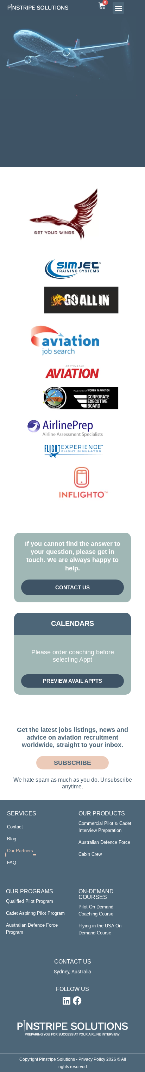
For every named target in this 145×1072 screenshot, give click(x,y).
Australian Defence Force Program (32, 928)
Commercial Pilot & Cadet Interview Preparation (104, 827)
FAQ (11, 862)
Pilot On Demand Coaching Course (95, 910)
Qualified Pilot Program (29, 901)
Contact (15, 826)
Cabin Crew (90, 854)
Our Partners (20, 850)
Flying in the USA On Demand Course (99, 929)
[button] (118, 8)
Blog (11, 838)
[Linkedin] (66, 1000)
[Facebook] (77, 1000)
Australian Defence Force (104, 842)
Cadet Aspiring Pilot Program (35, 913)
